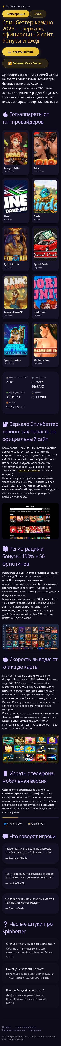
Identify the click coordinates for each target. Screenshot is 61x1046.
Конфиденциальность (13, 1030)
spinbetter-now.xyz (29, 470)
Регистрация (16, 14)
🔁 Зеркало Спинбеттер (25, 63)
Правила (6, 1026)
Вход (38, 14)
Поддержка (35, 1030)
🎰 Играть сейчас (20, 52)
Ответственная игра (25, 1026)
